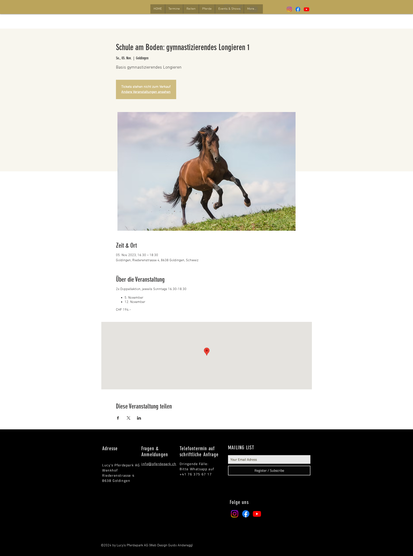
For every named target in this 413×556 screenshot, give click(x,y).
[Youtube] (306, 9)
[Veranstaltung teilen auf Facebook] (118, 418)
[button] (174, 9)
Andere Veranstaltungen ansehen (146, 92)
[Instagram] (289, 9)
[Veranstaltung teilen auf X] (128, 418)
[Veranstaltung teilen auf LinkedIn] (139, 418)
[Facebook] (298, 9)
